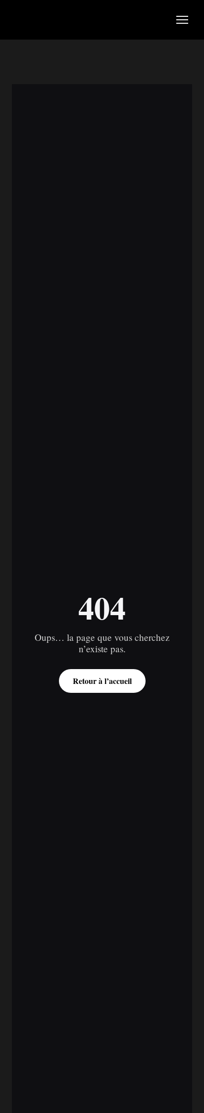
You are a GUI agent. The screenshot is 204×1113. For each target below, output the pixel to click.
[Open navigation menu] (182, 20)
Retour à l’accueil (102, 680)
